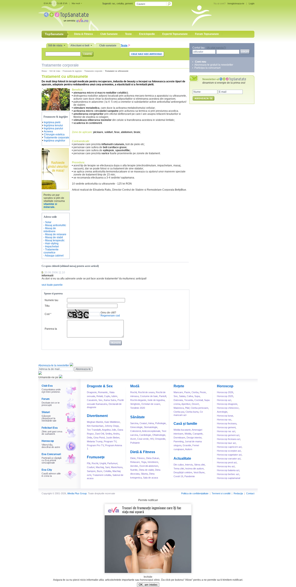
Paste (187, 392)
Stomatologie (150, 427)
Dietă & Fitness (142, 452)
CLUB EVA (62, 3)
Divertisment (97, 416)
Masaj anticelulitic (55, 225)
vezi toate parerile (52, 284)
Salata (182, 396)
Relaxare (135, 462)
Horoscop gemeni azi (228, 435)
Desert (195, 404)
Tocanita (188, 400)
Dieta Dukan (152, 458)
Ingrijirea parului (53, 128)
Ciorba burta (191, 411)
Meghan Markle (95, 422)
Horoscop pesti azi (227, 462)
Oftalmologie (158, 435)
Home (44, 71)
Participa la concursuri (207, 67)
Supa (197, 396)
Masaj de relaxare (55, 234)
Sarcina (134, 423)
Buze (99, 471)
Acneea (48, 131)
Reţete (179, 386)
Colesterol (135, 431)
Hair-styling (52, 243)
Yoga (143, 462)
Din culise (179, 464)
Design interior (194, 437)
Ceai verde (143, 439)
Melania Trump (94, 441)
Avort (133, 439)
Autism (188, 449)
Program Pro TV (95, 445)
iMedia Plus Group (77, 493)
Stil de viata (54, 71)
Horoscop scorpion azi (229, 450)
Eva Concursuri (51, 454)
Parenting (179, 441)
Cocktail (198, 400)
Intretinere (153, 462)
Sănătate (137, 417)
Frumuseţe (96, 457)
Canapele (198, 433)
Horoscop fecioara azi (228, 439)
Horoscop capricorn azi (229, 447)
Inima (151, 423)
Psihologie (160, 423)
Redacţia (238, 493)
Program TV (110, 441)
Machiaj (100, 467)
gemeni (129, 3)
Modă (134, 386)
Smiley (108, 433)
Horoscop (48, 441)
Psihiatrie (135, 442)
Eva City (47, 469)
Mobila (188, 433)
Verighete (135, 404)
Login (251, 3)
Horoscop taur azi (226, 443)
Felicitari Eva (50, 427)
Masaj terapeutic (55, 240)
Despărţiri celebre (183, 472)
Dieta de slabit (146, 470)
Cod (47, 314)
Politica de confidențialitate (194, 493)
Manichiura (116, 467)
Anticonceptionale (151, 431)
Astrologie (222, 411)
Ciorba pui (179, 411)
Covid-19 (178, 476)
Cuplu (107, 396)
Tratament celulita (102, 475)
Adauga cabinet (54, 255)
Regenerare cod (110, 315)
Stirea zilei (199, 464)
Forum (46, 399)
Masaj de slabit (54, 237)
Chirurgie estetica (54, 134)
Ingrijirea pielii (52, 122)
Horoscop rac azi (226, 431)
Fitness (141, 458)
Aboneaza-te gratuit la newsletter (213, 64)
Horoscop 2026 (225, 392)
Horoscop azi (224, 400)
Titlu (47, 305)
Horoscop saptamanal (228, 478)
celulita (120, 3)
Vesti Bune (199, 472)
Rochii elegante (138, 400)
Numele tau (51, 300)
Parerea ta (51, 328)
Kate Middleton (112, 422)
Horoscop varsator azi (229, 458)
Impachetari (52, 246)
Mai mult (76, 3)
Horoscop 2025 (225, 396)
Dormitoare (179, 437)
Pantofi (162, 396)
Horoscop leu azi (226, 466)
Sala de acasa (150, 477)
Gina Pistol (99, 437)
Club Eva (47, 385)
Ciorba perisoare (199, 408)
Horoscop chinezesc (228, 408)
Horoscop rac (224, 419)
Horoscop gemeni (226, 427)
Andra (116, 433)
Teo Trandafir (94, 429)
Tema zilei (179, 468)
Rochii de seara (146, 392)
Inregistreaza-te (236, 3)
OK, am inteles (148, 584)
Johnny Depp (112, 426)
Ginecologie (136, 427)
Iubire (114, 396)
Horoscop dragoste (227, 404)
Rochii (95, 463)
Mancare (178, 392)
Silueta (144, 473)
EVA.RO (48, 3)
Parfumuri (112, 463)
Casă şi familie (185, 423)
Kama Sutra (110, 400)
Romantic (103, 392)
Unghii (102, 463)
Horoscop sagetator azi (229, 454)
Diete (133, 458)
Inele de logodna (156, 400)
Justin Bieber (112, 437)
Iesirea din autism (194, 468)
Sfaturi (46, 412)
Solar (48, 222)
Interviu (189, 464)
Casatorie (92, 400)
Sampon (91, 471)
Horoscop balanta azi (228, 470)
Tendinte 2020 (137, 408)
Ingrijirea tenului (53, 125)
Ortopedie (160, 439)
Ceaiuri (143, 423)
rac (113, 3)
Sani (107, 467)
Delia (89, 437)
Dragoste (92, 392)
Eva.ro (82, 20)
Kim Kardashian (95, 426)
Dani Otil (99, 433)
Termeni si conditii (221, 493)
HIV (152, 439)
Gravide (187, 445)
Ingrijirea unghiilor (54, 140)
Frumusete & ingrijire (72, 71)
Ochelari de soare (150, 404)
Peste (203, 392)
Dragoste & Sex (100, 386)
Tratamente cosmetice (51, 251)
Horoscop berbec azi (228, 474)
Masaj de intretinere (50, 230)
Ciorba (195, 392)
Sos (176, 396)
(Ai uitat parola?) (216, 47)
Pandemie (189, 476)
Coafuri (90, 467)
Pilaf (187, 408)
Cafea (190, 396)
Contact (250, 493)
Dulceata (178, 400)
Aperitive (185, 404)
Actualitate (182, 458)
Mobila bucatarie (182, 429)
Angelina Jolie (109, 429)
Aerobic (134, 466)
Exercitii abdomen (149, 466)
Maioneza (179, 408)
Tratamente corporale (93, 71)
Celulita (107, 471)
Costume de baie (149, 396)
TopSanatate (66, 15)
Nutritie (134, 470)
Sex (100, 400)
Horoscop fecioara (226, 423)
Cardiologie (145, 435)
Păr (88, 463)
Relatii (99, 396)
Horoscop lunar (225, 415)
